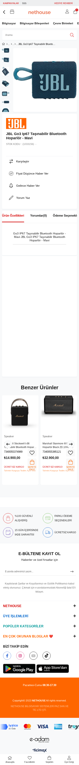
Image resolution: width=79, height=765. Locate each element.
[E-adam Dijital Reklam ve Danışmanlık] (39, 739)
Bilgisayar (9, 23)
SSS (24, 3)
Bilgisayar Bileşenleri (34, 23)
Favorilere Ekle (32, 452)
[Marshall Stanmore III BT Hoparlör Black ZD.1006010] (59, 413)
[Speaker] (15, 44)
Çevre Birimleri (63, 23)
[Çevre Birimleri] (11, 44)
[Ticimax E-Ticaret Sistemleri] (39, 751)
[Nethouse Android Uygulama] (19, 669)
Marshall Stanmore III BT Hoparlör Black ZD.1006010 (58, 445)
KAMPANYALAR (11, 3)
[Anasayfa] (6, 44)
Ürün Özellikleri (13, 215)
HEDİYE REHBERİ (63, 3)
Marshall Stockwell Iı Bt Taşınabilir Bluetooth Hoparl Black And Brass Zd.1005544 (20, 445)
